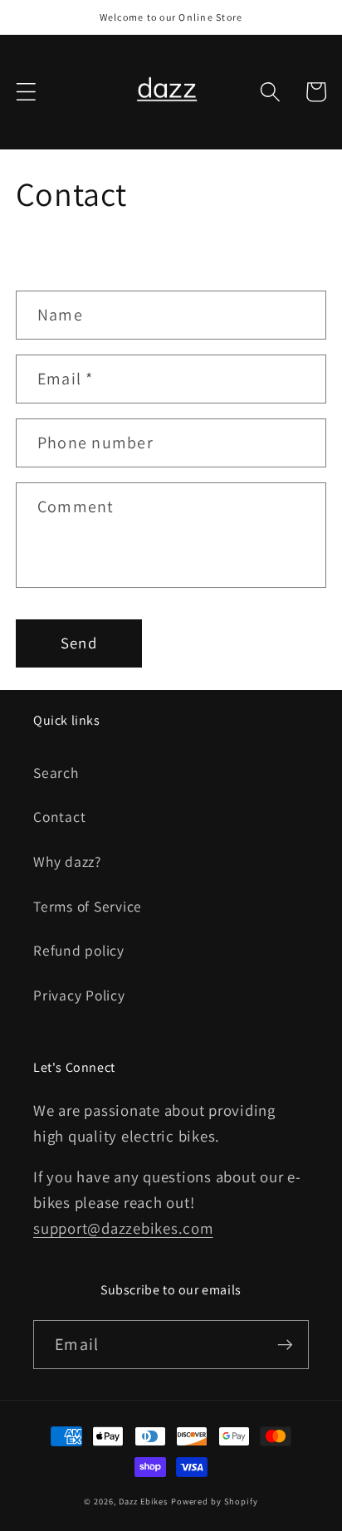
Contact (59, 816)
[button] (26, 92)
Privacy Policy (79, 995)
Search (56, 772)
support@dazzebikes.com (123, 1228)
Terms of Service (87, 906)
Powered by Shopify (214, 1501)
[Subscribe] (285, 1344)
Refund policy (79, 950)
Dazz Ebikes (143, 1501)
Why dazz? (67, 861)
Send (79, 643)
